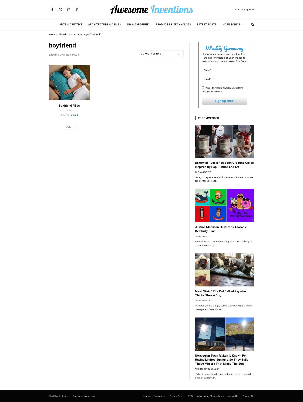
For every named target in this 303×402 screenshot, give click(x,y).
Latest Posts (207, 24)
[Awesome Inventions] (151, 9)
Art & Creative (203, 172)
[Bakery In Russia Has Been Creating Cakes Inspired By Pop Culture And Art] (224, 141)
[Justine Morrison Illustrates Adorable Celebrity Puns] (224, 205)
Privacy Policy (177, 396)
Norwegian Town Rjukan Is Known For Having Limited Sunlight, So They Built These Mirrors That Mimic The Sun (221, 359)
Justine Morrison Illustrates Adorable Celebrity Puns (221, 229)
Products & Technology (173, 24)
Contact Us (248, 396)
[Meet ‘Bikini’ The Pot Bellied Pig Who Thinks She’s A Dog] (224, 270)
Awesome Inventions (154, 396)
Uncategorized (203, 236)
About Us (233, 396)
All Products (64, 34)
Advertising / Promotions (210, 396)
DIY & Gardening (138, 24)
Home (52, 34)
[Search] (252, 25)
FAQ (190, 396)
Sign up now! (225, 101)
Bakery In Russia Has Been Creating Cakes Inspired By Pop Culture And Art (224, 164)
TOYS (69, 110)
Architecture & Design (104, 24)
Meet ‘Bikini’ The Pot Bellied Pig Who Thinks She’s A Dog (220, 293)
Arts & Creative (70, 24)
